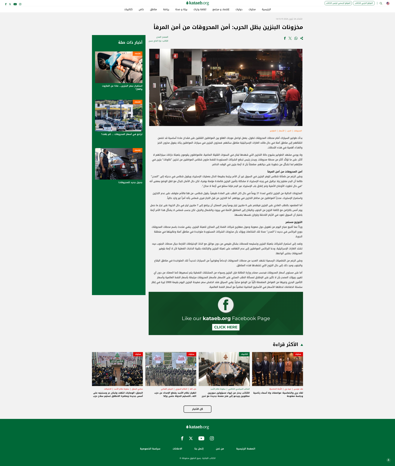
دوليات (238, 9)
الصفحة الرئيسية (245, 449)
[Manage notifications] (388, 460)
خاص (141, 9)
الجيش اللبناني (167, 389)
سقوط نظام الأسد (218, 389)
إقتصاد (138, 53)
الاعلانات (177, 449)
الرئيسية (266, 9)
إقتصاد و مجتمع (220, 9)
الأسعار (281, 130)
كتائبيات (128, 9)
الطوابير (273, 130)
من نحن (220, 449)
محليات (252, 9)
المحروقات (298, 130)
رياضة (166, 9)
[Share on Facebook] (285, 39)
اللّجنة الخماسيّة (275, 389)
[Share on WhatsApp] (295, 39)
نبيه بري (288, 389)
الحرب (289, 130)
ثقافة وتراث (199, 9)
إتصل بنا (199, 449)
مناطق (153, 9)
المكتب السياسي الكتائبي (239, 389)
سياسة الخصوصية (150, 449)
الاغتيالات (107, 389)
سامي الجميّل (137, 389)
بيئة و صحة (181, 9)
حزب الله (193, 389)
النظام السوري (181, 389)
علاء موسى (298, 389)
